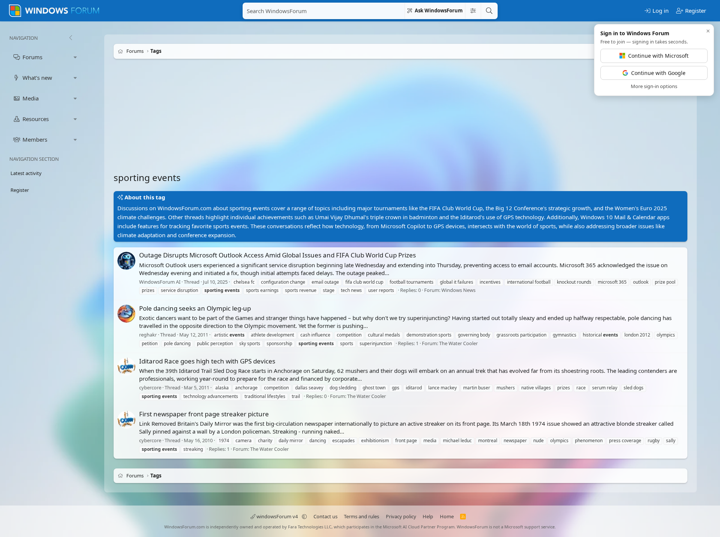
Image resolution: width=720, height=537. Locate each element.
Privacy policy (401, 516)
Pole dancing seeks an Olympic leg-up (195, 308)
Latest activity (26, 173)
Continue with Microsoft (658, 55)
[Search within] (473, 11)
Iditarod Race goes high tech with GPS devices (207, 361)
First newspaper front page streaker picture (204, 414)
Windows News (458, 290)
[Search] (489, 11)
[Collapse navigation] (70, 38)
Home (447, 516)
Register (19, 190)
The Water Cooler (458, 343)
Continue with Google (658, 72)
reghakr (148, 334)
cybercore (150, 387)
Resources (35, 119)
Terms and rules (361, 516)
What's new (37, 77)
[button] (75, 57)
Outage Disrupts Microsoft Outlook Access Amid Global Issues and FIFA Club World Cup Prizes (277, 255)
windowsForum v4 (277, 516)
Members (34, 139)
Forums (32, 57)
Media (30, 98)
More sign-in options (654, 86)
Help (428, 516)
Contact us (326, 516)
